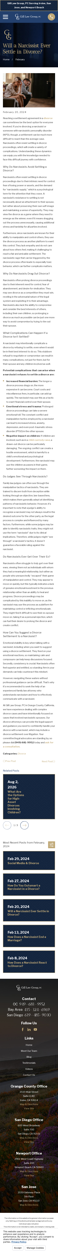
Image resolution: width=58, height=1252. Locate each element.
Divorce (22, 753)
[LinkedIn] (29, 1029)
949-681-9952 (32, 1004)
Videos (29, 1069)
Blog (29, 1057)
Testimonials (29, 1063)
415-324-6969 (37, 1010)
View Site (29, 1108)
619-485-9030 (37, 1015)
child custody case (39, 440)
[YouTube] (35, 1029)
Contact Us (29, 1075)
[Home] (28, 17)
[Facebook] (22, 1029)
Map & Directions (29, 1104)
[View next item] (24, 825)
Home (29, 1045)
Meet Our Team (29, 1051)
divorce (48, 118)
